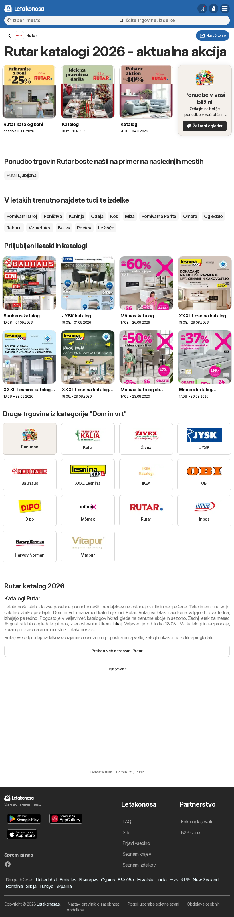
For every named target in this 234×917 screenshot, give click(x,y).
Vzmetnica (40, 228)
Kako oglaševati (196, 821)
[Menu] (225, 8)
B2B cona (190, 832)
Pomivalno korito (159, 216)
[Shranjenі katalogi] (202, 8)
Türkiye (46, 886)
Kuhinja (76, 216)
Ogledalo (213, 216)
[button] (213, 8)
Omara (190, 216)
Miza (130, 216)
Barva (64, 228)
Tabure (14, 228)
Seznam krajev (136, 854)
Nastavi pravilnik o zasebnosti (94, 904)
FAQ (126, 821)
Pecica (84, 228)
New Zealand (205, 880)
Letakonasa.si (48, 904)
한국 (185, 880)
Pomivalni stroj (22, 216)
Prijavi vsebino (136, 843)
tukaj (116, 624)
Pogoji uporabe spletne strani (153, 904)
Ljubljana (21, 175)
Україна (64, 886)
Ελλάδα (126, 880)
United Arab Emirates (56, 880)
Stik (126, 832)
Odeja (97, 216)
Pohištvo (53, 216)
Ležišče (106, 228)
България (88, 880)
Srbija (31, 886)
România (14, 886)
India (161, 880)
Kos (114, 216)
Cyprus (108, 880)
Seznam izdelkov (139, 865)
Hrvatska (145, 880)
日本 (173, 880)
